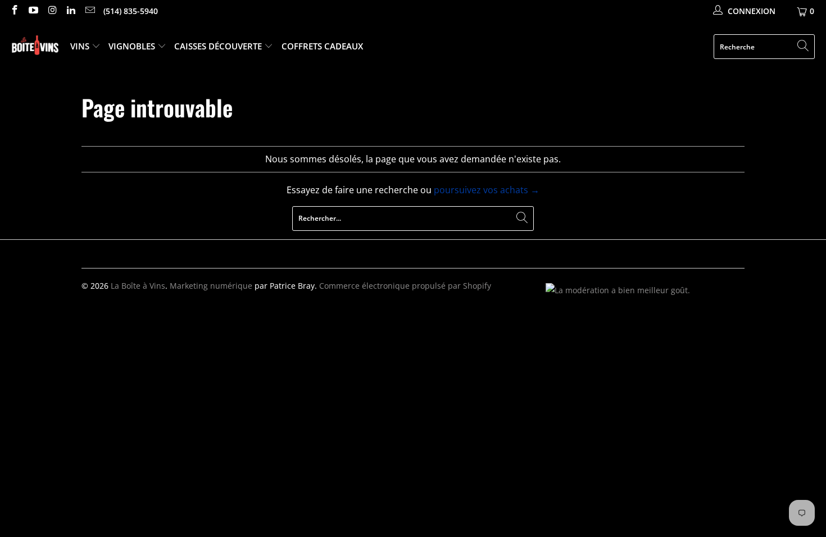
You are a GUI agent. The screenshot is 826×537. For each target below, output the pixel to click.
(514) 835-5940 (130, 11)
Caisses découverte (219, 46)
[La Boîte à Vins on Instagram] (51, 11)
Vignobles (132, 46)
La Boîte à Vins (138, 285)
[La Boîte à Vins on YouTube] (33, 11)
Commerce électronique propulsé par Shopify (405, 285)
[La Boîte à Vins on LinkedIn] (70, 11)
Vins (81, 46)
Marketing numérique (211, 285)
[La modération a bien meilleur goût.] (618, 290)
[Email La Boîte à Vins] (89, 11)
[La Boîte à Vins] (35, 47)
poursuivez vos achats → (486, 190)
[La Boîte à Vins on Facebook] (14, 11)
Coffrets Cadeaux (322, 46)
